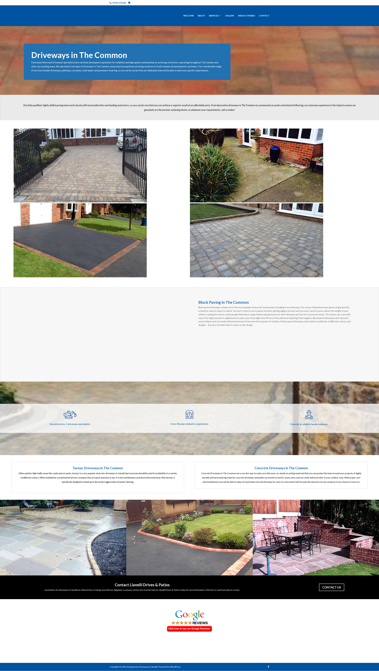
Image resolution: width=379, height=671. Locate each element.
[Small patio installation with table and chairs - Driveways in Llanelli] (316, 537)
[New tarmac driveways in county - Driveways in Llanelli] (189, 537)
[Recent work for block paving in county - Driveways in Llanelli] (63, 537)
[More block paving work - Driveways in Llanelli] (278, 240)
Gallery (229, 16)
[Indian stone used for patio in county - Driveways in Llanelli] (278, 165)
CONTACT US (331, 587)
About (201, 16)
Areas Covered (246, 16)
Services (214, 16)
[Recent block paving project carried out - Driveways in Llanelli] (101, 165)
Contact (264, 16)
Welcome (188, 16)
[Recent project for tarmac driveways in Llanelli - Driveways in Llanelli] (101, 240)
